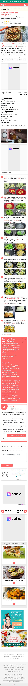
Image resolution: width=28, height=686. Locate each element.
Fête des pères (15, 48)
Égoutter (6, 238)
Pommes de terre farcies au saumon (14, 580)
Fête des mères (7, 48)
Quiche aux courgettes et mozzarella (14, 560)
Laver (5, 177)
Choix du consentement (14, 681)
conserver (5, 356)
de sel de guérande (9, 107)
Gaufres (14, 56)
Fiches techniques (16, 656)
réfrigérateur (5, 358)
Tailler (5, 197)
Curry (8, 54)
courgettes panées (9, 385)
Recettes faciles (9, 655)
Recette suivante (20, 511)
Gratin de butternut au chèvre (14, 600)
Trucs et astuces (14, 658)
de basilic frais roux (9, 116)
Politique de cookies (14, 678)
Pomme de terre (7, 56)
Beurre (21, 52)
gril (14, 323)
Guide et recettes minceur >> (14, 1)
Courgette (3, 54)
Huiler (17, 298)
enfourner (6, 323)
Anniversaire (8, 59)
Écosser (22, 198)
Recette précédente (9, 511)
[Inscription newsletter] (14, 638)
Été (4, 50)
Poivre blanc (11, 58)
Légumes (13, 50)
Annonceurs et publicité (10, 674)
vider (5, 178)
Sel (14, 52)
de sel (6, 118)
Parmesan (21, 54)
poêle (17, 239)
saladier (10, 198)
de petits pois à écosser (11, 109)
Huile (13, 54)
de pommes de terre (11, 100)
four (16, 303)
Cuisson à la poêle (21, 56)
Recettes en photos (11, 8)
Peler (19, 178)
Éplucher (6, 202)
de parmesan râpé (10, 101)
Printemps (8, 50)
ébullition (16, 220)
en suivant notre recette (14, 297)
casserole (6, 220)
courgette (8, 370)
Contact (21, 674)
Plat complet (4, 58)
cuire (11, 222)
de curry (7, 122)
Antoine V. (8, 334)
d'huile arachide (9, 111)
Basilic (17, 52)
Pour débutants (19, 50)
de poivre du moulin (11, 120)
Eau (11, 54)
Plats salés (16, 58)
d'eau (7, 105)
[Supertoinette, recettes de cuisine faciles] (3, 4)
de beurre (7, 113)
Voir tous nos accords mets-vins (16, 435)
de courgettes (8, 98)
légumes (22, 320)
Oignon (17, 54)
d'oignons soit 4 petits (11, 114)
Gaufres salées (15, 59)
